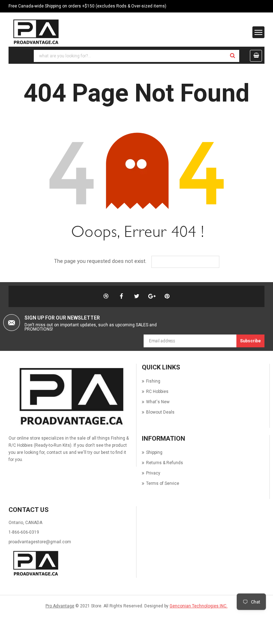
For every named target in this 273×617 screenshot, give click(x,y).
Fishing (153, 381)
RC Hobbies (157, 391)
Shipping (154, 452)
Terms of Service (162, 483)
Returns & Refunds (164, 462)
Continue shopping (190, 262)
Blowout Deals (160, 412)
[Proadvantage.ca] (70, 396)
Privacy (153, 473)
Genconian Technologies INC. (199, 605)
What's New (158, 401)
